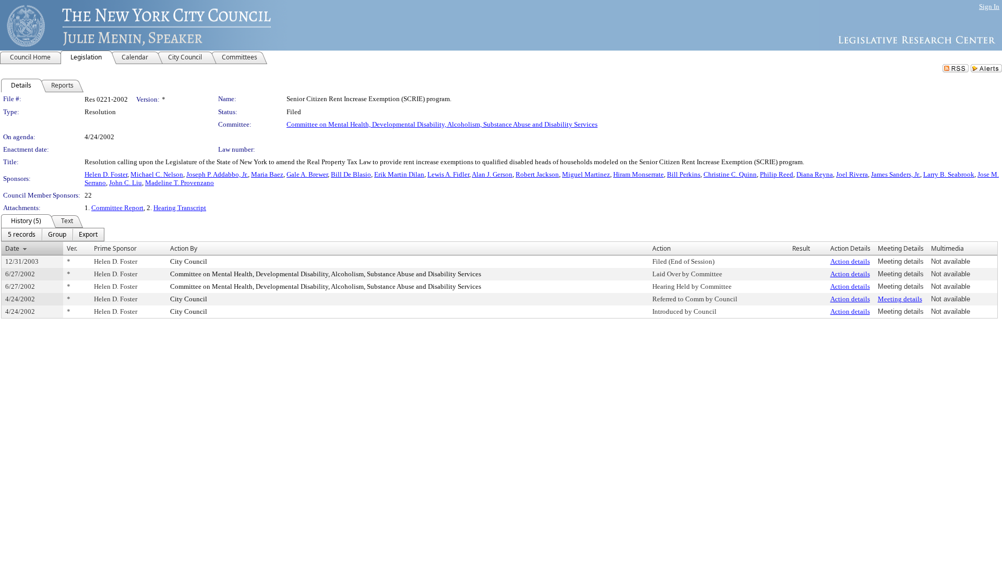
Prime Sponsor (115, 248)
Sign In (989, 6)
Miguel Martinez (586, 174)
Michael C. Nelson (156, 174)
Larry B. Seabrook (948, 174)
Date (12, 248)
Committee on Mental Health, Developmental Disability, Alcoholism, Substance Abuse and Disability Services (442, 124)
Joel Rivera (852, 174)
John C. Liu (125, 183)
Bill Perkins (683, 174)
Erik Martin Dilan (399, 174)
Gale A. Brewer (307, 174)
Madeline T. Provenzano (179, 183)
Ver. (72, 248)
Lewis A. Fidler (448, 174)
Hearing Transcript (179, 208)
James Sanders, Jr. (895, 174)
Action (661, 248)
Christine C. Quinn (730, 174)
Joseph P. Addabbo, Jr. (217, 174)
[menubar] (52, 234)
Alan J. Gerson (492, 174)
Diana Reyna (814, 174)
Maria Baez (267, 174)
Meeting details (900, 299)
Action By (183, 248)
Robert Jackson (537, 174)
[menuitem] (22, 234)
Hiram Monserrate (638, 174)
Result (801, 248)
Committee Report (117, 208)
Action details (850, 261)
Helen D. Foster (106, 174)
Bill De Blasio (351, 174)
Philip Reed (776, 174)
